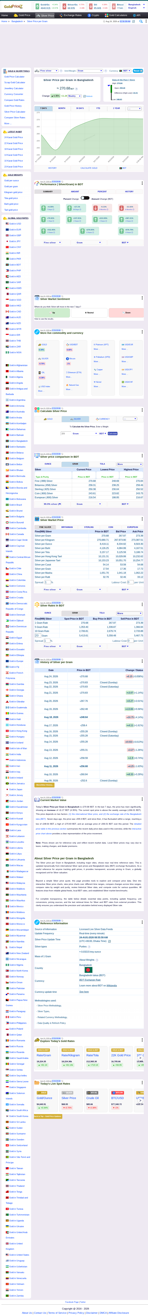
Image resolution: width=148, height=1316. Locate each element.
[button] (133, 20)
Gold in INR (14, 253)
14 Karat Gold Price (13, 155)
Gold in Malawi (16, 877)
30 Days (80, 108)
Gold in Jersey (16, 795)
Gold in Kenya (16, 813)
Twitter (83, 1302)
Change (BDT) (102, 199)
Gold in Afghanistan (18, 365)
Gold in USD (15, 223)
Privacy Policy (76, 1313)
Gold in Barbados (17, 447)
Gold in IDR (14, 335)
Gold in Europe (16, 661)
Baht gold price (11, 204)
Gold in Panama (16, 994)
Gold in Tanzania (17, 1180)
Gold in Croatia (16, 597)
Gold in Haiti (15, 719)
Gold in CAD (15, 311)
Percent (102, 192)
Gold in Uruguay (17, 1260)
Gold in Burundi (16, 522)
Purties (83, 946)
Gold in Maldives (17, 889)
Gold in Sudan (16, 1128)
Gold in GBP (15, 235)
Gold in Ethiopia (16, 655)
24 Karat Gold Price (13, 137)
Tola (102, 464)
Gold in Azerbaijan (17, 423)
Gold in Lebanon (17, 836)
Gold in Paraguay (17, 1011)
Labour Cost (120, 641)
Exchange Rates (72, 15)
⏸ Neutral (89, 313)
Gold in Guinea (16, 713)
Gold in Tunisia (16, 1209)
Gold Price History (13, 106)
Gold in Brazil (15, 505)
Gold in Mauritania (17, 894)
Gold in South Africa (18, 1110)
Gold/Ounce (44, 1098)
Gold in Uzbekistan (18, 1266)
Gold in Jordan (16, 801)
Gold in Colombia (17, 580)
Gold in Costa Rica (18, 592)
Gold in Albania (16, 371)
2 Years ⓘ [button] (77, 221)
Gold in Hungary (17, 736)
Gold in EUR (15, 229)
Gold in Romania (17, 1040)
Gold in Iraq (14, 772)
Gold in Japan (15, 789)
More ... (8, 123)
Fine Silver (45, 527)
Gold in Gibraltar (17, 701)
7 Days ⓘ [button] (50, 209)
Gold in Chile (15, 568)
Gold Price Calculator (14, 76)
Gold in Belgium (16, 458)
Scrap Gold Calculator (14, 82)
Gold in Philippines (18, 1023)
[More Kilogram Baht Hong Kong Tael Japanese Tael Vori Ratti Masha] (130, 464)
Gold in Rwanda (16, 1052)
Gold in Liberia (16, 848)
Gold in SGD (15, 300)
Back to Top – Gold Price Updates (47, 1116)
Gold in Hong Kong (18, 731)
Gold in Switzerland (18, 1145)
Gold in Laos (15, 830)
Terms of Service (57, 1313)
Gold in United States (19, 1255)
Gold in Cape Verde (18, 540)
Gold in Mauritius (17, 900)
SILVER (77, 419)
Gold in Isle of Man (18, 748)
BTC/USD (117, 1098)
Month (61, 108)
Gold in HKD (15, 305)
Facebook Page (72, 1302)
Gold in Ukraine (16, 1226)
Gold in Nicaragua (17, 959)
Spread (39, 641)
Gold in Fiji (14, 667)
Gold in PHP (15, 270)
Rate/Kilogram (71, 1055)
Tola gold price (11, 198)
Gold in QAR (15, 294)
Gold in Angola (16, 383)
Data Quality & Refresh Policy (52, 1023)
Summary (48, 192)
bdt (126, 168)
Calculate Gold (89, 168)
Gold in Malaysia (17, 883)
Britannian (67, 527)
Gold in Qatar (15, 1034)
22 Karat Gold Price (13, 143)
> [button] (140, 1058)
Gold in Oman (15, 982)
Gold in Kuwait (16, 818)
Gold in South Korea (18, 1116)
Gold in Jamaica (17, 783)
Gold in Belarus (16, 452)
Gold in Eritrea (16, 643)
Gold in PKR (15, 259)
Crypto (95, 15)
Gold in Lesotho (16, 842)
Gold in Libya (15, 853)
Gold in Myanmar (17, 935)
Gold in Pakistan (17, 988)
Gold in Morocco (17, 924)
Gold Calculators (117, 15)
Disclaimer (92, 1313)
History (52, 168)
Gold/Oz (45, 4)
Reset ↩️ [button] (138, 71)
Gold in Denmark (17, 615)
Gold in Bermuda (17, 476)
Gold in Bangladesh (18, 441)
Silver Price (47, 15)
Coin (110, 527)
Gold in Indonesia (17, 760)
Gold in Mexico (16, 906)
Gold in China (15, 574)
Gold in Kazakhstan (18, 807)
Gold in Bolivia (16, 482)
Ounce (48, 464)
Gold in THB (15, 340)
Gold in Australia (17, 411)
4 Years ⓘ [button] (129, 221)
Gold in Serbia (16, 1070)
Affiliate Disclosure (119, 1313)
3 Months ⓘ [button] (103, 209)
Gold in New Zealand (19, 953)
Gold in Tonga (15, 1191)
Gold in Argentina (17, 400)
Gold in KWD (15, 288)
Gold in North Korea (18, 970)
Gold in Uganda (16, 1220)
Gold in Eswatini (16, 649)
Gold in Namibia (16, 941)
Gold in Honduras (17, 725)
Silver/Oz (73, 4)
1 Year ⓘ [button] (51, 221)
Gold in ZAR (15, 346)
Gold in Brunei (16, 510)
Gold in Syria (15, 1151)
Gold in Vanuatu (16, 1272)
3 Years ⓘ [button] (103, 221)
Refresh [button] (89, 96)
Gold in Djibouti (16, 620)
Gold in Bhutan (16, 470)
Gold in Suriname (17, 1133)
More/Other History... (44, 785)
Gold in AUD (15, 317)
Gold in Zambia (16, 1295)
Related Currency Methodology (52, 1017)
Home (4, 15)
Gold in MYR (15, 329)
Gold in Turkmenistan (19, 1214)
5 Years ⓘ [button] (51, 232)
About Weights (87, 959)
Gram (75, 464)
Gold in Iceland (16, 742)
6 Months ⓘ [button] (129, 209)
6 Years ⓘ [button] (90, 232)
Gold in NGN (15, 352)
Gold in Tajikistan (17, 1174)
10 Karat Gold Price (13, 160)
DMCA (103, 1313)
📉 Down (126, 313)
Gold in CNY (15, 247)
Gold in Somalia (16, 1104)
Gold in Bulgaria (16, 516)
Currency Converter (13, 94)
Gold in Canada (16, 534)
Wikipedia (112, 985)
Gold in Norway (16, 976)
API (136, 15)
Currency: (114, 71)
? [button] (61, 71)
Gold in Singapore (17, 1087)
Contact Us (40, 1313)
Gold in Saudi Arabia (18, 1058)
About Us (27, 1313)
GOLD (49, 419)
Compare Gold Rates (14, 100)
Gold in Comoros (17, 586)
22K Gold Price (121, 1055)
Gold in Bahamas (17, 429)
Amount (75, 192)
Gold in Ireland (16, 777)
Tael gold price (11, 210)
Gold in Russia (16, 1046)
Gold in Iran (14, 766)
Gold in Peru (15, 1017)
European (132, 527)
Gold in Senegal (16, 1064)
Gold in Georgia (16, 690)
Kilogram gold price (13, 192)
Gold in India (15, 754)
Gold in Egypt (15, 637)
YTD (98, 108)
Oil (95, 4)
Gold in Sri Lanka (17, 1122)
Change (71, 199)
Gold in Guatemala (18, 707)
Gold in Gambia (16, 684)
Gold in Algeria (16, 377)
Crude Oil (92, 1098)
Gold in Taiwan (16, 1168)
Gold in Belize (15, 464)
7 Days (43, 108)
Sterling (89, 527)
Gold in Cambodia (17, 528)
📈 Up (52, 313)
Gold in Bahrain (16, 435)
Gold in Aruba (15, 417)
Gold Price (24, 15)
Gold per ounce (11, 180)
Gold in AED (15, 276)
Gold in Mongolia (17, 918)
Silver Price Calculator (14, 112)
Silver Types (43, 1011)
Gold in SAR (15, 282)
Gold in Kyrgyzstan (18, 824)
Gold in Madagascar (18, 871)
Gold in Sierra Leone (18, 1081)
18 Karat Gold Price (13, 149)
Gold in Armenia (16, 406)
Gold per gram (11, 186)
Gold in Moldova (17, 912)
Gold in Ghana (16, 696)
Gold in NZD (15, 323)
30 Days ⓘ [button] (77, 209)
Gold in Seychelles (18, 1075)
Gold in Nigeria (16, 965)
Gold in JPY (15, 241)
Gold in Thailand (16, 1186)
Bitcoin (121, 4)
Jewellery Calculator (13, 88)
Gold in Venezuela (17, 1278)
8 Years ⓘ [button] (129, 232)
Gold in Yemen (16, 1290)
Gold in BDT (15, 264)
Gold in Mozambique (19, 930)
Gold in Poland (16, 1029)
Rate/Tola (92, 1055)
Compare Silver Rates (14, 117)
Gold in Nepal (15, 947)
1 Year (116, 108)
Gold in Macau (16, 865)
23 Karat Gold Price (13, 166)
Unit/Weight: (70, 71)
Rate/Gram (44, 1055)
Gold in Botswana (17, 499)
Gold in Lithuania (17, 859)
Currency (104, 419)
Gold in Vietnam (16, 1284)
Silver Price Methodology (49, 1005)
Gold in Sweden (16, 1139)
